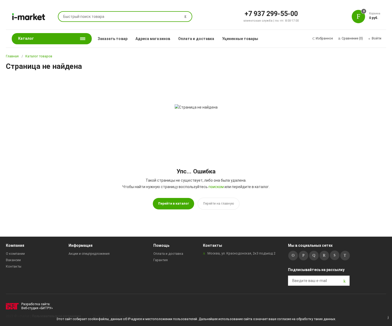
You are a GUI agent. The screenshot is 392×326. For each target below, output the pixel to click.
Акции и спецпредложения (89, 254)
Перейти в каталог (173, 203)
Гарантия (160, 260)
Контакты (13, 266)
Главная (12, 56)
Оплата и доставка (196, 39)
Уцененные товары (240, 39)
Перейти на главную (218, 203)
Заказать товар (112, 39)
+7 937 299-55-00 (271, 13)
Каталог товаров (38, 56)
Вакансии (13, 260)
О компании (15, 254)
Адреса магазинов (152, 39)
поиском (216, 187)
